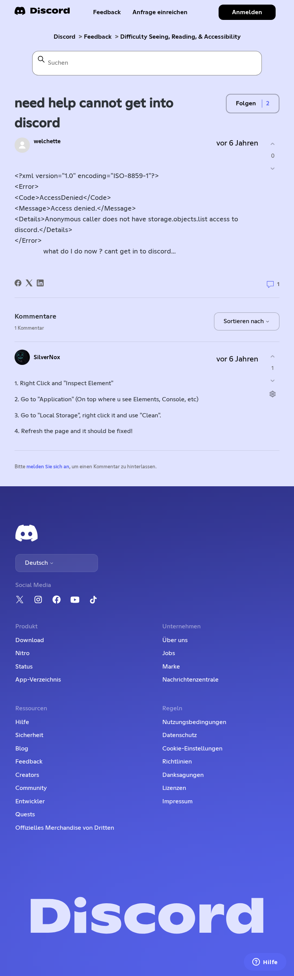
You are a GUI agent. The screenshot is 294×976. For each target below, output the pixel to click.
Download (29, 640)
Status (24, 667)
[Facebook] (18, 283)
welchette (47, 141)
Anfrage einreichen (160, 12)
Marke (171, 667)
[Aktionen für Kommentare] (272, 394)
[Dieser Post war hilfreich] (272, 144)
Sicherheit (29, 735)
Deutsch (37, 563)
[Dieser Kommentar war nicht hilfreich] (272, 380)
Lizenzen (174, 788)
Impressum (177, 801)
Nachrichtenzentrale (190, 680)
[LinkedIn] (40, 283)
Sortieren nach (244, 321)
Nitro (22, 653)
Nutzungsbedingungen (194, 722)
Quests (25, 814)
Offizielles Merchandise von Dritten (64, 828)
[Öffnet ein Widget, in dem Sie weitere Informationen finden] (265, 962)
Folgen (246, 103)
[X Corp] (29, 283)
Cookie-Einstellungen (192, 748)
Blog (21, 748)
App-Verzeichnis (38, 680)
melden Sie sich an (47, 466)
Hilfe (22, 722)
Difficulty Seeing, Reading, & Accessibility (180, 37)
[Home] (42, 13)
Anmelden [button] (247, 12)
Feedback (107, 12)
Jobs (168, 653)
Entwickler (30, 801)
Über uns (175, 640)
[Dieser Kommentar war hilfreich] (272, 356)
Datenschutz (179, 735)
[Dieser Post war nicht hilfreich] (272, 168)
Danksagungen (183, 775)
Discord (64, 37)
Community (31, 788)
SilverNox (47, 357)
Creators (27, 775)
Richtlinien (177, 762)
